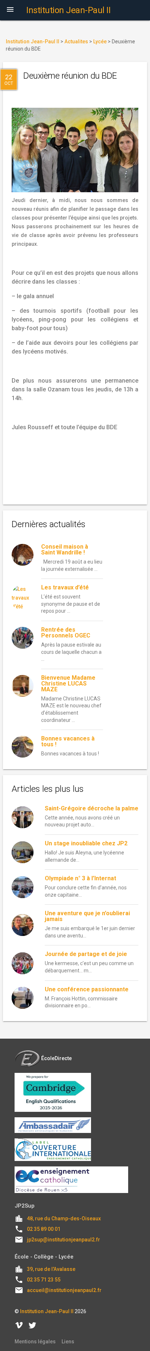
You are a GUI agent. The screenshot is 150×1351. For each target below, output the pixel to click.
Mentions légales (35, 1341)
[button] (10, 10)
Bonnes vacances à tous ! (68, 741)
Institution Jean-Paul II (47, 1311)
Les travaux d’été (65, 587)
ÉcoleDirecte (56, 1058)
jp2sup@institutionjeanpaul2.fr (63, 1240)
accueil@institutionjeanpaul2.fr (64, 1290)
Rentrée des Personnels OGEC (65, 632)
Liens (68, 1341)
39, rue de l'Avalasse (51, 1269)
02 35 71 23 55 (43, 1280)
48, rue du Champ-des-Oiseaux (64, 1218)
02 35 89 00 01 (43, 1229)
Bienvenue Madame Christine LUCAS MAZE (68, 683)
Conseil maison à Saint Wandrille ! (64, 549)
